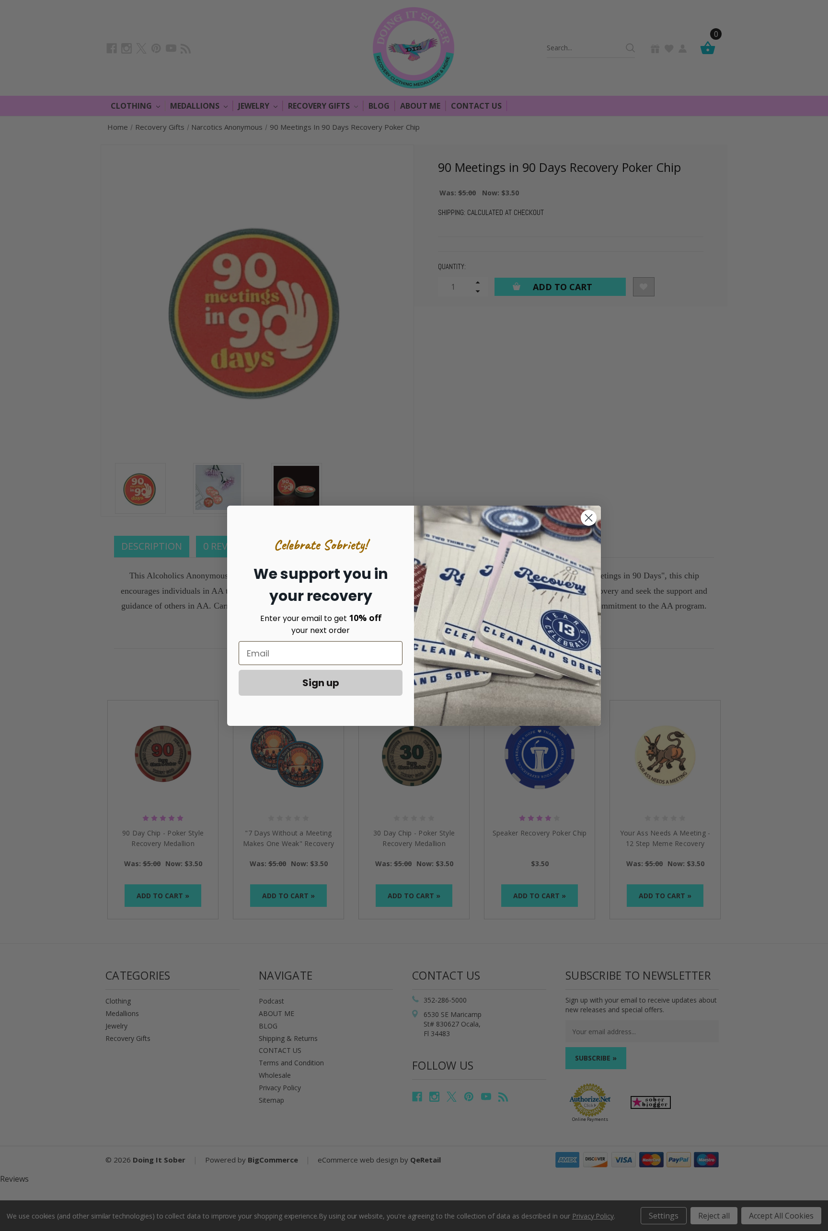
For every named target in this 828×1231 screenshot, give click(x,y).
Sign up (320, 682)
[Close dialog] (588, 517)
